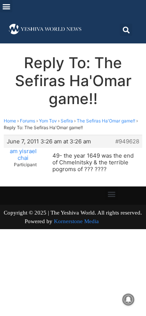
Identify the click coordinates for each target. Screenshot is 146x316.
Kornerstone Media (76, 221)
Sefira (67, 121)
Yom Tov (48, 121)
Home (10, 121)
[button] (6, 6)
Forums (27, 121)
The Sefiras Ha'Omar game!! (106, 121)
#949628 (127, 141)
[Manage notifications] (128, 300)
